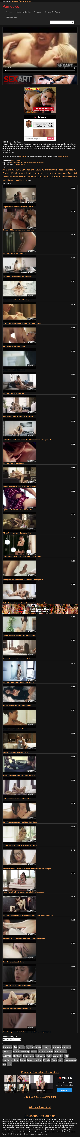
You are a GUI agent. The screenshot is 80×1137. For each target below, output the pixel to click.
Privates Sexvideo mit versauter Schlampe (18, 416)
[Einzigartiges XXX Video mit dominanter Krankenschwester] (40, 927)
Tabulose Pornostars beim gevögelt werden (18, 682)
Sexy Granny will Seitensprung (14, 346)
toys (42, 163)
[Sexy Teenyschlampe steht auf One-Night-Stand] (40, 811)
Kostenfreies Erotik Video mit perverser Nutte (19, 775)
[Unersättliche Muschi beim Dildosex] (40, 717)
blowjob (40, 169)
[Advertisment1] (40, 100)
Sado (4, 180)
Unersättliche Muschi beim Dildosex (16, 729)
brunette (49, 169)
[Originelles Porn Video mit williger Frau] (40, 974)
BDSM (18, 169)
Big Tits (25, 169)
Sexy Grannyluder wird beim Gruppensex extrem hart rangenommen (27, 1032)
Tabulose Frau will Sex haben (13, 463)
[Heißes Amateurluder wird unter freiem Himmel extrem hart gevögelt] (40, 857)
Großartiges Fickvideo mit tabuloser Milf (17, 276)
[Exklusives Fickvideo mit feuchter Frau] (40, 694)
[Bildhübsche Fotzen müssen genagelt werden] (40, 475)
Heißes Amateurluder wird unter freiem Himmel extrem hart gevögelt (27, 869)
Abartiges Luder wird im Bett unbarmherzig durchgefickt (23, 580)
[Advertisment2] (40, 128)
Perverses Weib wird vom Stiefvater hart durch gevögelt (22, 556)
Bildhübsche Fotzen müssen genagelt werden (19, 486)
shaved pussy (13, 180)
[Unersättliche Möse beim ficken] (40, 358)
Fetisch (14, 173)
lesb (25, 176)
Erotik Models (15, 160)
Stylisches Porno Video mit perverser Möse (18, 510)
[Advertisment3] (40, 609)
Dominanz (66, 169)
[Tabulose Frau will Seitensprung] (40, 242)
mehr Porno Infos (8, 152)
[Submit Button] (72, 22)
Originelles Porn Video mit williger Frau (17, 985)
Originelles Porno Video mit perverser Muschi (19, 635)
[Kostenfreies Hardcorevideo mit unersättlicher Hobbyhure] (40, 880)
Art (11, 163)
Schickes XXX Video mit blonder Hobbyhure (18, 230)
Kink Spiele (40, 1055)
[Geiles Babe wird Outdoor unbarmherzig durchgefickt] (40, 312)
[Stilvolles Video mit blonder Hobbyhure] (40, 997)
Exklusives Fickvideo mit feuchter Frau (17, 705)
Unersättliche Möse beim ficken (14, 370)
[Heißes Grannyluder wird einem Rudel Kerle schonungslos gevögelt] (40, 428)
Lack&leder (18, 176)
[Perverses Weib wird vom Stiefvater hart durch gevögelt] (40, 545)
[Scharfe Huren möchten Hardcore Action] (40, 647)
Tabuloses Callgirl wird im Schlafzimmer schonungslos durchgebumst (28, 915)
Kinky (10, 176)
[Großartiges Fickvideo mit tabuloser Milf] (40, 265)
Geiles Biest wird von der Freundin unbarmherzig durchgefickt (25, 603)
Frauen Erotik (21, 163)
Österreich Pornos (18, 1)
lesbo (46, 176)
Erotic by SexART (20, 165)
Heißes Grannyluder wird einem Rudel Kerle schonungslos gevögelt (27, 440)
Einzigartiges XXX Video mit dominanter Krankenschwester (24, 938)
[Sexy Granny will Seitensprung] (40, 335)
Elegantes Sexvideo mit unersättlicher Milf (18, 207)
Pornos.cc (10, 6)
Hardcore (58, 173)
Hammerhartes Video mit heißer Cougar (17, 300)
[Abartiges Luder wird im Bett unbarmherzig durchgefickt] (40, 568)
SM (20, 180)
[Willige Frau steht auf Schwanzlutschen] (40, 522)
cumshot (57, 169)
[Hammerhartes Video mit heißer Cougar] (40, 288)
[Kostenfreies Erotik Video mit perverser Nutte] (40, 764)
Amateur (7, 169)
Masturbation (31, 163)
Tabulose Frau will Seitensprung (14, 253)
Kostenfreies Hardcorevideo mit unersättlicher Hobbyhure (23, 892)
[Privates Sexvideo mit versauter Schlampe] (40, 405)
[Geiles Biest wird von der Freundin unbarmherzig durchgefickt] (40, 591)
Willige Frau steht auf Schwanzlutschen (17, 533)
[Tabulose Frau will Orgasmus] (40, 382)
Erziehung (6, 173)
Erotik (15, 163)
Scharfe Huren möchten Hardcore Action (17, 659)
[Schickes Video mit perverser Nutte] (40, 741)
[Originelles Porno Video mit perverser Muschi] (40, 624)
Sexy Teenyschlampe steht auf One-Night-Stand (20, 822)
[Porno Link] (40, 79)
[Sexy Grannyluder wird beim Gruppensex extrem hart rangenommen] (40, 1020)
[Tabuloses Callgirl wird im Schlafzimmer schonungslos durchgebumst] (40, 904)
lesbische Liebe (35, 176)
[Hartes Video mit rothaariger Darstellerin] (40, 787)
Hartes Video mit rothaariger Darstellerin (17, 799)
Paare (39, 163)
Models (67, 176)
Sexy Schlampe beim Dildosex (13, 962)
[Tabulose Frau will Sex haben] (40, 452)
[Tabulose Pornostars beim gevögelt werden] (40, 671)
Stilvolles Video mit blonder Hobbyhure (17, 1008)
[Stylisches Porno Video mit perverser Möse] (40, 498)
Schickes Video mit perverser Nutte (15, 752)
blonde (32, 169)
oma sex (28, 1)
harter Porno (68, 173)
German (49, 173)
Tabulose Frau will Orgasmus (13, 393)
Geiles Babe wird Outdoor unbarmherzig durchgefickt (22, 323)
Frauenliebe (38, 173)
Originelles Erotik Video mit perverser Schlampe (20, 845)
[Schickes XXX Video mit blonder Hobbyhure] (40, 219)
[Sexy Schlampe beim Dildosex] (40, 950)
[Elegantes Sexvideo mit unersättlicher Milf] (40, 195)
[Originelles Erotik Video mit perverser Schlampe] (40, 834)
